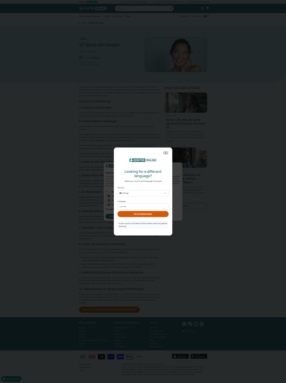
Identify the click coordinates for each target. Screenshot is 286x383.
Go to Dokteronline (143, 214)
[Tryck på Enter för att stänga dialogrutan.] (166, 153)
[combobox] (143, 193)
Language (121, 201)
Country (120, 187)
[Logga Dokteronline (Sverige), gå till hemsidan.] (143, 160)
